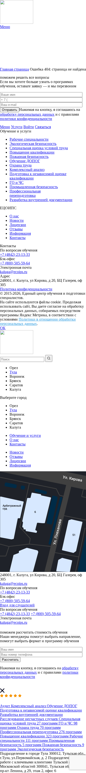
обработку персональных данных (27, 114)
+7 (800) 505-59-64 (15, 263)
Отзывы (16, 229)
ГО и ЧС (17, 182)
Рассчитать (10, 659)
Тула (13, 372)
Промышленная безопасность (34, 187)
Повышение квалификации (32, 152)
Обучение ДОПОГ (25, 161)
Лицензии (18, 225)
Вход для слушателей (17, 605)
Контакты (18, 238)
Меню (5, 127)
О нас (14, 216)
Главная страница (14, 69)
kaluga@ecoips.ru (13, 272)
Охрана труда (21, 165)
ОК (2, 328)
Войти (28, 127)
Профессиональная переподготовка (25, 193)
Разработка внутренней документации (41, 200)
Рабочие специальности (29, 139)
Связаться (43, 127)
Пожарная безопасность (29, 157)
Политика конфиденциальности (26, 289)
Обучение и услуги (25, 435)
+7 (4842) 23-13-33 (15, 254)
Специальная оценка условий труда (39, 148)
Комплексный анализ (27, 170)
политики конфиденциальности (26, 119)
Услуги (16, 127)
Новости (17, 220)
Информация (20, 233)
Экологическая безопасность (33, 144)
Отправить (9, 110)
